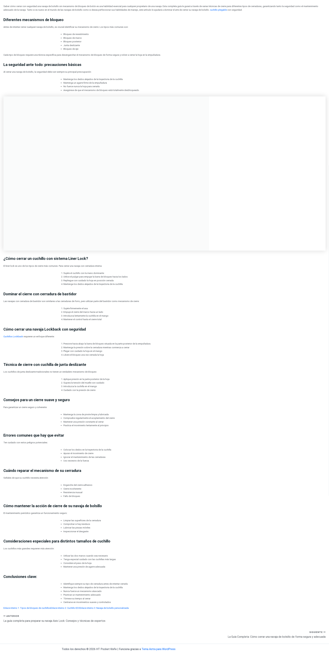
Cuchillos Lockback (13, 336)
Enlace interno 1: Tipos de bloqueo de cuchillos (27, 608)
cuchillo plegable (218, 10)
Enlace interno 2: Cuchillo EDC (65, 608)
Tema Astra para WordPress (158, 649)
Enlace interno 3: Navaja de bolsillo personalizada (104, 608)
